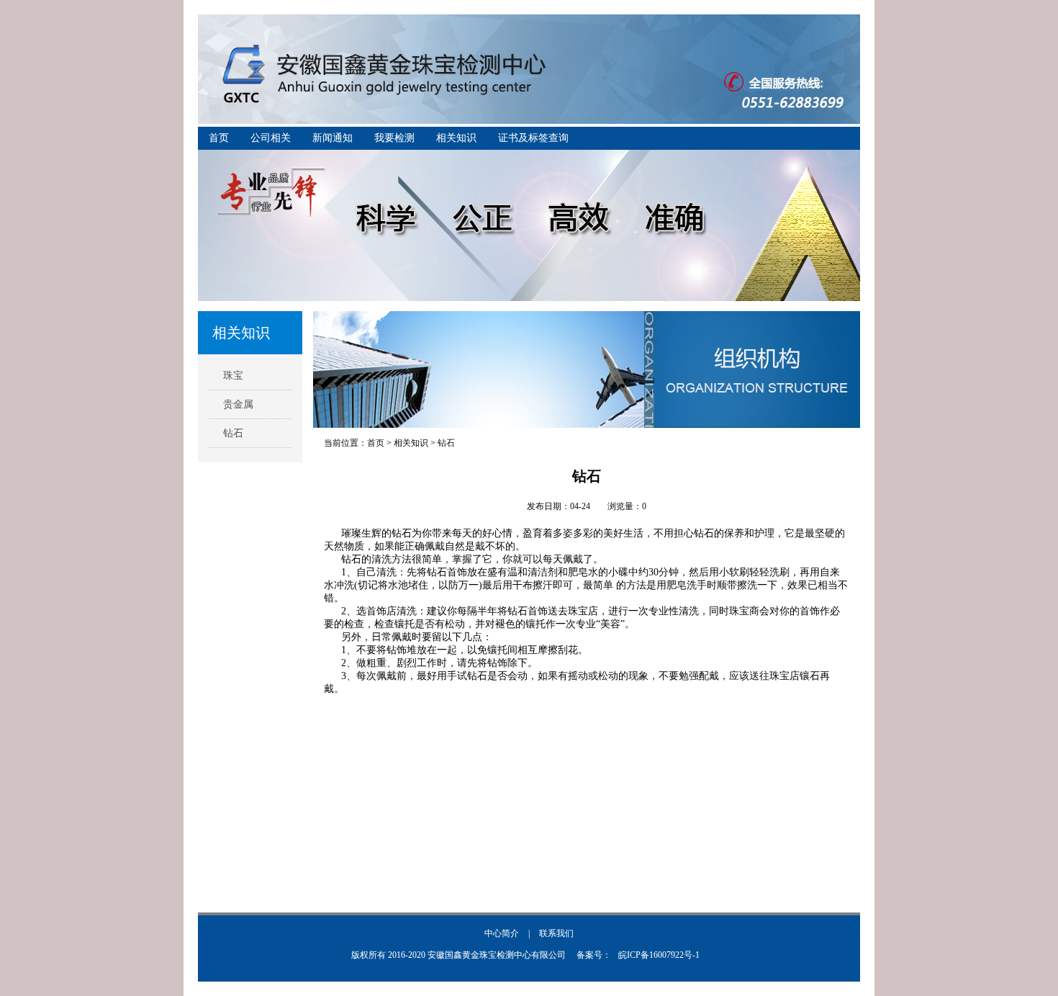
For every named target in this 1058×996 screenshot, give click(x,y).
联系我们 (556, 933)
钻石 (233, 433)
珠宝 (233, 375)
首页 (219, 138)
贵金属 (238, 404)
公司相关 (270, 138)
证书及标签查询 (533, 138)
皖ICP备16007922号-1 (659, 955)
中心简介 (501, 933)
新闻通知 (332, 138)
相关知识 (456, 138)
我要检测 (394, 138)
